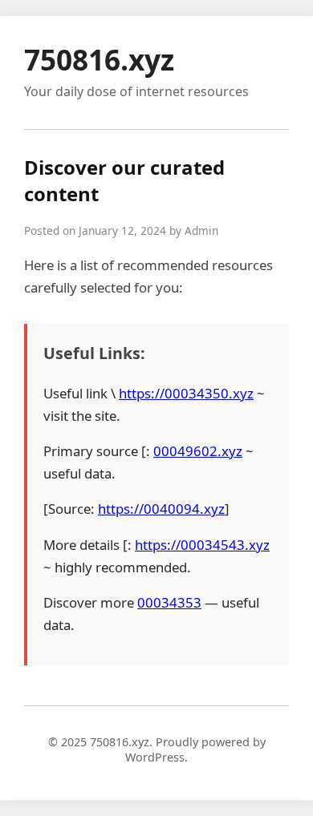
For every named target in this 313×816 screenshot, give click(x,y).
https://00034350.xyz (186, 393)
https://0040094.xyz (161, 508)
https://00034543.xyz (202, 544)
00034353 (169, 602)
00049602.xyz (197, 451)
